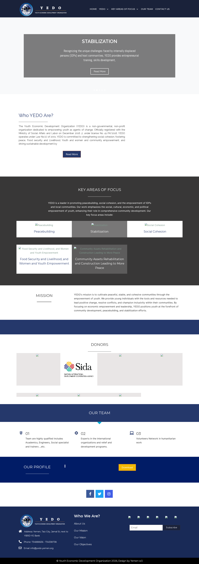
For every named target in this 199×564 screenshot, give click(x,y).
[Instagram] (109, 494)
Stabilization (99, 231)
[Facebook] (90, 494)
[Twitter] (99, 494)
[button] (94, 90)
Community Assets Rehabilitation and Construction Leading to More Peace (99, 263)
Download (127, 467)
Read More (72, 154)
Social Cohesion (155, 231)
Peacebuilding (44, 231)
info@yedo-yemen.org (41, 548)
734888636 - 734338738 (44, 542)
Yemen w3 (136, 560)
